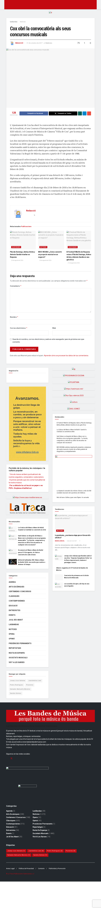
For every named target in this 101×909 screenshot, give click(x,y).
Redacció (19, 43)
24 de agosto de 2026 (17, 260)
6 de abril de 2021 (72, 541)
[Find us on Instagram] (16, 758)
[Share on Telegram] (84, 113)
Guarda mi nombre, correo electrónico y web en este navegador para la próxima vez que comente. (48, 340)
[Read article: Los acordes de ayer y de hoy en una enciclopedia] (59, 585)
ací (30, 488)
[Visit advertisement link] (50, 14)
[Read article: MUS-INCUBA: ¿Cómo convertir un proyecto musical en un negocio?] (51, 240)
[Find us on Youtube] (20, 758)
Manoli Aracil (59, 541)
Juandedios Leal (34, 680)
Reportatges (15, 648)
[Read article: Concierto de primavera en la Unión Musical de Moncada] (59, 577)
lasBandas (13, 22)
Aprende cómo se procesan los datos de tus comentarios (66, 356)
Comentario (15, 286)
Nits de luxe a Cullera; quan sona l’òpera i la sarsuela (73, 497)
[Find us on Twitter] (11, 758)
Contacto (41, 868)
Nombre (14, 317)
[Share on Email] (89, 113)
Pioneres (29, 685)
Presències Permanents (20, 643)
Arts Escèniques (16, 587)
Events (12, 615)
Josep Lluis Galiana (17, 680)
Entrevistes (14, 610)
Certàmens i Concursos (20, 591)
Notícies (23, 22)
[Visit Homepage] (50, 4)
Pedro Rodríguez (16, 685)
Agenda (12, 582)
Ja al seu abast (16, 620)
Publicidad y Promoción (57, 868)
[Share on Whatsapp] (80, 113)
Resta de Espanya (17, 653)
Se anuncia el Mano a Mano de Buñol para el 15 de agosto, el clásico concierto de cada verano (30, 552)
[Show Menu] (7, 4)
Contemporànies (17, 601)
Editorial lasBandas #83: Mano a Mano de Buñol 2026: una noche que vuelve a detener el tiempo (31, 562)
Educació (13, 606)
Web (54, 328)
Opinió (12, 639)
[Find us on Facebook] (9, 377)
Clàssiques (16, 247)
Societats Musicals (18, 658)
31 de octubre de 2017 (34, 43)
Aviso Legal (10, 868)
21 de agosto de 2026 (73, 263)
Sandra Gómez (15, 693)
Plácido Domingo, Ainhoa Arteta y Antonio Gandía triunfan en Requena (22, 254)
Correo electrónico (18, 328)
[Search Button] (94, 4)
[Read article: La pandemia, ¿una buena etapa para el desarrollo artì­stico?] (73, 523)
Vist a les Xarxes (17, 662)
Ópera (11, 634)
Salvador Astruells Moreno (20, 689)
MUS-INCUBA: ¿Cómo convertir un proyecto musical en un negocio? (50, 254)
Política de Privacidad (26, 868)
